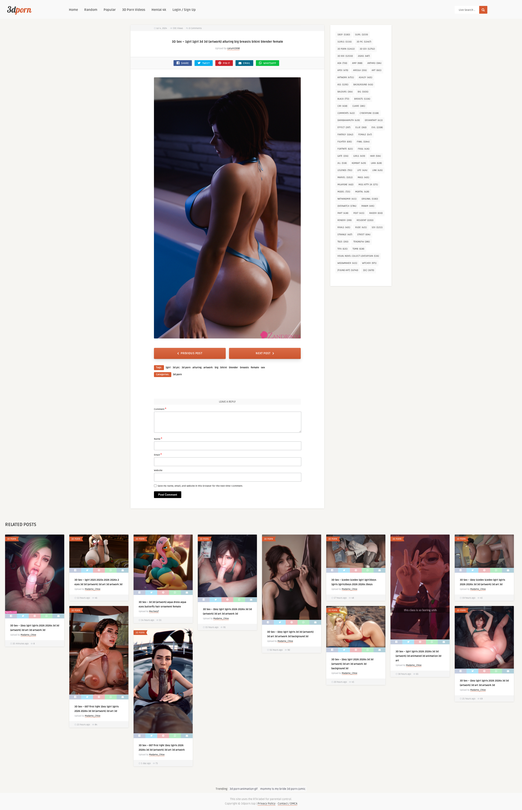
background (363, 84)
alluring (196, 367)
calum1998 (233, 48)
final (363, 141)
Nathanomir (346, 199)
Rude (361, 227)
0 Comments (195, 28)
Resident (365, 220)
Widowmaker (347, 263)
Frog (363, 149)
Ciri (342, 106)
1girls (344, 41)
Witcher (369, 263)
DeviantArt (374, 120)
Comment (160, 409)
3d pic (176, 367)
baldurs (345, 91)
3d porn (186, 367)
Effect (343, 127)
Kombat (359, 163)
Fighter (344, 141)
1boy (343, 34)
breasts (244, 367)
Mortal (362, 191)
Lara (376, 163)
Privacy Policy (266, 803)
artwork (208, 367)
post (358, 213)
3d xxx (345, 56)
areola (360, 70)
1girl (168, 367)
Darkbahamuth (348, 120)
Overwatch (346, 206)
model (343, 191)
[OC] (368, 270)
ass (342, 84)
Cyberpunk (369, 113)
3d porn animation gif (244, 789)
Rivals (343, 227)
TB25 (342, 241)
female (255, 367)
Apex (342, 70)
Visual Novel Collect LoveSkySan (358, 256)
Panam (367, 206)
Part (342, 213)
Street (363, 234)
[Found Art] (347, 270)
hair (375, 156)
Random (90, 10)
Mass (363, 177)
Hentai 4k (159, 10)
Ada (342, 63)
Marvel (345, 177)
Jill (342, 163)
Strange (344, 234)
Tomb (358, 248)
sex (263, 367)
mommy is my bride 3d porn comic (282, 789)
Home (73, 10)
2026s (364, 56)
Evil (377, 127)
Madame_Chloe (28, 635)
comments (346, 113)
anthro (374, 63)
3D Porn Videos (133, 10)
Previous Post (191, 353)
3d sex (367, 49)
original (370, 199)
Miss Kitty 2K (368, 184)
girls (359, 156)
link (377, 170)
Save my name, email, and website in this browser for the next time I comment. (200, 486)
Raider (376, 213)
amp (357, 63)
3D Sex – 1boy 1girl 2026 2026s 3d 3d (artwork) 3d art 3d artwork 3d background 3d (352, 664)
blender (233, 367)
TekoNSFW (361, 241)
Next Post (263, 353)
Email (158, 454)
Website (158, 470)
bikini (223, 367)
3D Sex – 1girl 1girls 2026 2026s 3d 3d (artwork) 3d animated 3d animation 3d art (418, 656)
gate (342, 156)
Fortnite (345, 149)
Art (376, 70)
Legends (344, 170)
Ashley (365, 77)
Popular (110, 10)
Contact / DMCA (287, 803)
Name (158, 439)
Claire (358, 106)
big (216, 367)
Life (362, 170)
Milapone (345, 184)
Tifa (342, 248)
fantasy (345, 134)
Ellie (360, 127)
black (343, 99)
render (344, 220)
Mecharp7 (154, 611)
